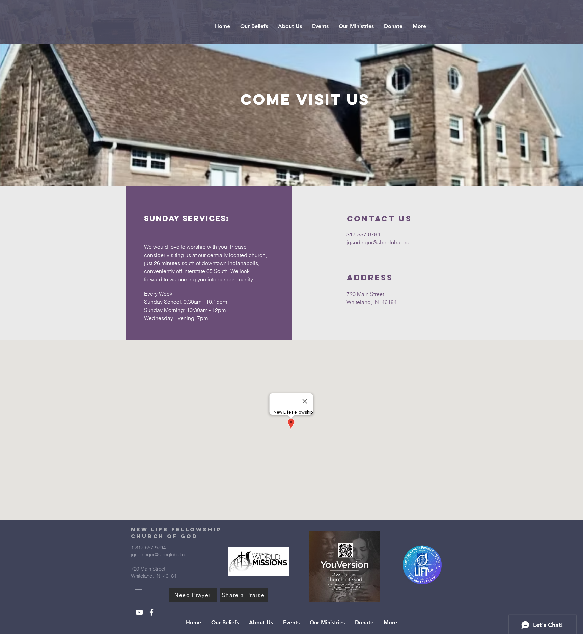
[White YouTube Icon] (139, 612)
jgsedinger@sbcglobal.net (378, 242)
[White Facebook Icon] (151, 612)
